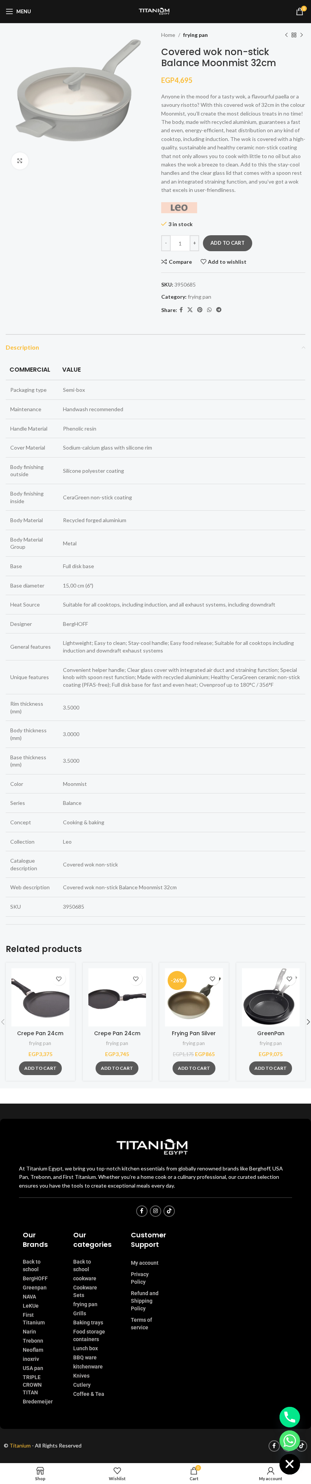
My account (145, 1263)
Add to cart (227, 243)
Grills (79, 1313)
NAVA (29, 1297)
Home (168, 35)
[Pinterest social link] (200, 310)
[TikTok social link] (169, 1211)
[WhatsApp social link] (209, 310)
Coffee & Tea (88, 1394)
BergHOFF (35, 1278)
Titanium (20, 1445)
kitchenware (88, 1367)
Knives (81, 1376)
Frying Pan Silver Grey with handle (193, 1037)
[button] (40, 1068)
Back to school (32, 1265)
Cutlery (82, 1385)
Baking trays (88, 1322)
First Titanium (34, 1319)
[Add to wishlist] (59, 978)
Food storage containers (89, 1335)
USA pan (33, 1368)
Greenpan (35, 1287)
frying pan (195, 35)
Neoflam (33, 1350)
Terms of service (141, 1323)
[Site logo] (155, 11)
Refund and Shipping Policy (145, 1300)
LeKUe (31, 1306)
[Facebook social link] (181, 310)
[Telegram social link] (219, 310)
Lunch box (85, 1348)
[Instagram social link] (155, 1211)
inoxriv (31, 1359)
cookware (84, 1278)
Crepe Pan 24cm (40, 1033)
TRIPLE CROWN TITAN (32, 1384)
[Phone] (290, 1417)
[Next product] (301, 35)
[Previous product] (286, 35)
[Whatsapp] (290, 1440)
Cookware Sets (85, 1291)
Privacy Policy (140, 1278)
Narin (29, 1332)
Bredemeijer (38, 1401)
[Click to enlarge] (19, 160)
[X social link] (190, 310)
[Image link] (155, 1146)
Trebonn (33, 1341)
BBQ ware (85, 1357)
